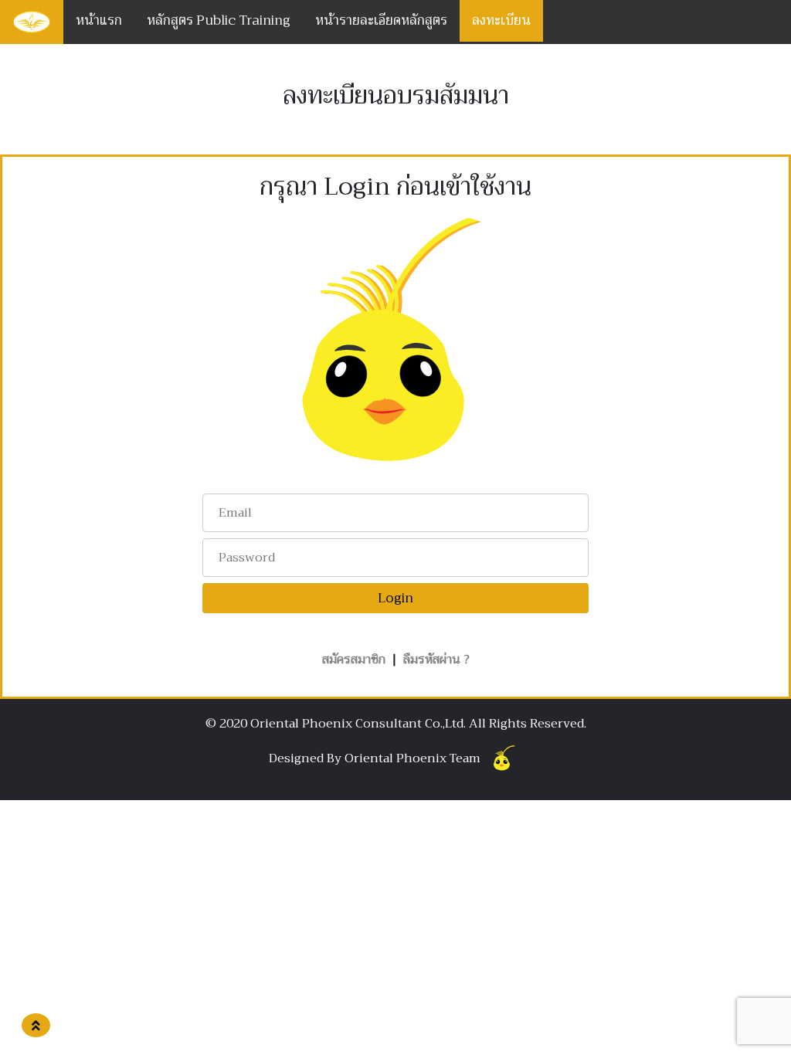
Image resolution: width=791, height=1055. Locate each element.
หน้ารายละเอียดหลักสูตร (381, 20)
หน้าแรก (99, 20)
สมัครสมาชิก (353, 659)
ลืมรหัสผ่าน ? (436, 659)
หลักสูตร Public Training (218, 20)
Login (395, 598)
